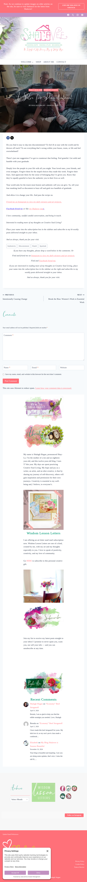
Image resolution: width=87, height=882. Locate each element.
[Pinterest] (82, 15)
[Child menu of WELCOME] (27, 62)
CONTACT (61, 62)
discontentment (24, 246)
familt (34, 246)
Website (63, 367)
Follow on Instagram (74, 815)
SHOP (38, 62)
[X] (73, 15)
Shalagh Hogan (36, 704)
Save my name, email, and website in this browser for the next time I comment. (33, 374)
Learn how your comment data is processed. (53, 388)
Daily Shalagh (35, 90)
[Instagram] (78, 15)
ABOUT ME (48, 62)
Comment (8, 335)
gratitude (43, 246)
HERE (29, 561)
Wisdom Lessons (51, 90)
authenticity (11, 246)
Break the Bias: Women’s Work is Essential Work (66, 298)
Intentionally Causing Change (15, 297)
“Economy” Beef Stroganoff (50, 723)
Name (7, 367)
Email (35, 367)
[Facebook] (68, 15)
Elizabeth (34, 742)
